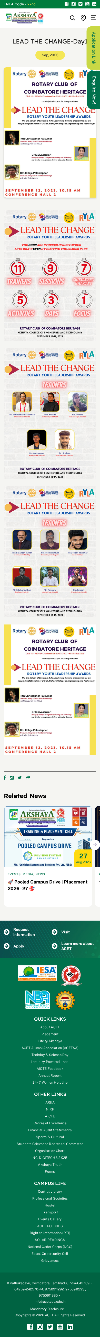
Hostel (50, 1205)
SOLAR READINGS (50, 1240)
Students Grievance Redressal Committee (50, 1144)
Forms (50, 1171)
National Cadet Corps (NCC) (50, 1247)
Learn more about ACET (77, 946)
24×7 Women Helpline (50, 1082)
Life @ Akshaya (50, 1041)
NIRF (50, 1109)
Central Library (50, 1191)
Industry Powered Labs (49, 1062)
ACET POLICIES (50, 1226)
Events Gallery (50, 1219)
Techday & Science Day (50, 1055)
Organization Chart (50, 1151)
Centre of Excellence (50, 1123)
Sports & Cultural (50, 1137)
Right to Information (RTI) (50, 1233)
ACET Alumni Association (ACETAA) (50, 1048)
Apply (18, 946)
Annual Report (50, 1075)
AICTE (50, 1116)
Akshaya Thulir (50, 1165)
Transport (50, 1212)
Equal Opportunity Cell (50, 1254)
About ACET (50, 1027)
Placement (50, 1034)
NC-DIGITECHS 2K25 (50, 1158)
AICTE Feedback (50, 1069)
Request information (24, 932)
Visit (65, 932)
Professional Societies (50, 1198)
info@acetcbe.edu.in (50, 1301)
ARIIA (50, 1102)
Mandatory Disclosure (47, 1309)
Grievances (50, 1261)
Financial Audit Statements (50, 1130)
